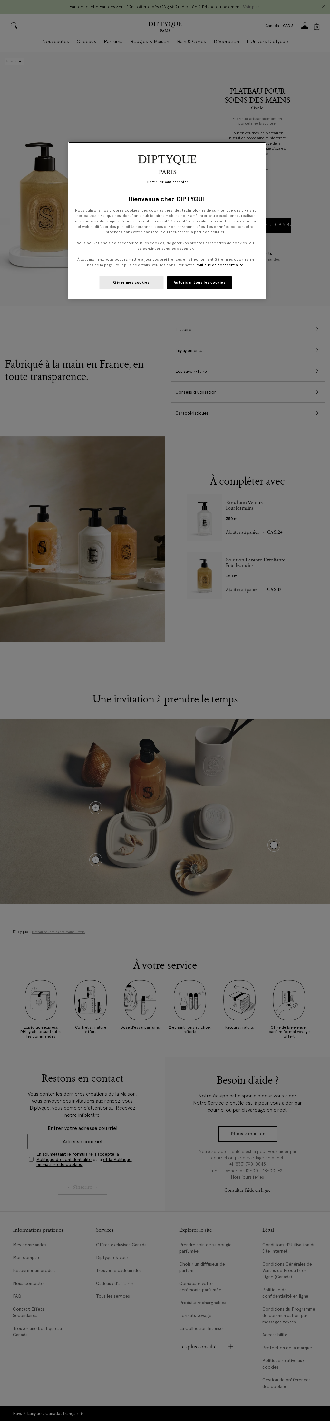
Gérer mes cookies (131, 282)
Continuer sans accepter (167, 182)
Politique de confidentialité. (220, 265)
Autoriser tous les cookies (200, 282)
